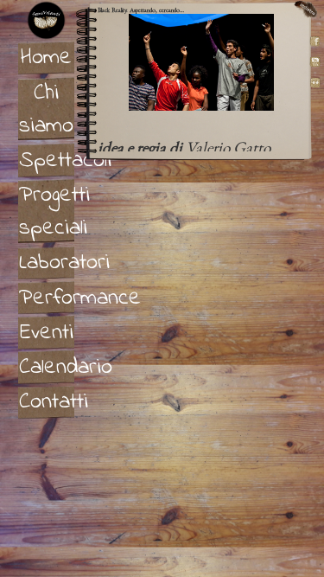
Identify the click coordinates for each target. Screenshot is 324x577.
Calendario (47, 367)
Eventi (46, 333)
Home (46, 58)
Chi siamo (46, 110)
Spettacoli (47, 160)
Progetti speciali (47, 212)
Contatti (47, 402)
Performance (47, 298)
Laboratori (47, 263)
